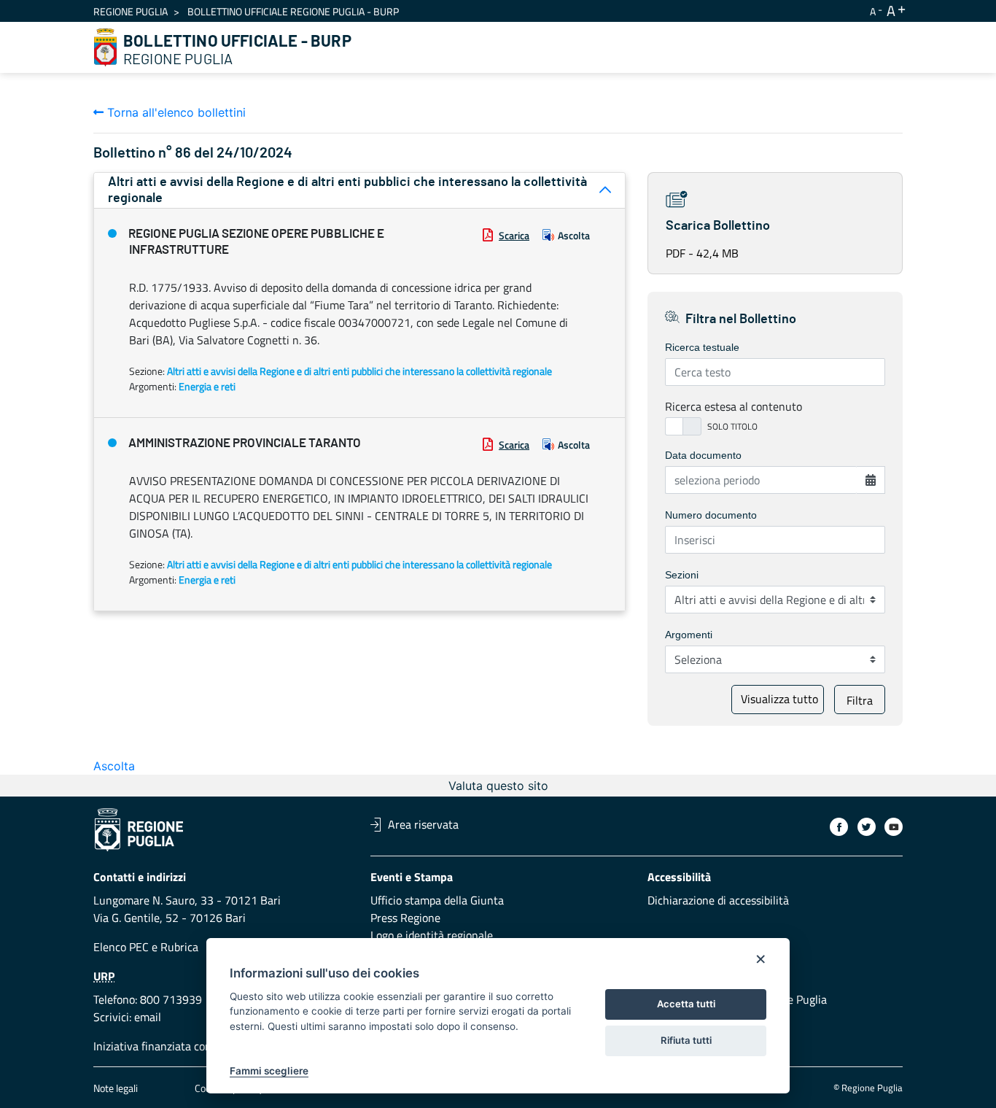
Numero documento (711, 515)
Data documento (703, 455)
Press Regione (405, 917)
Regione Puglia (130, 11)
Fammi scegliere (269, 1071)
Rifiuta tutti (686, 1040)
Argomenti (688, 634)
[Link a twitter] (866, 827)
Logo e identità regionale (431, 935)
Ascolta (574, 235)
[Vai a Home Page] (105, 47)
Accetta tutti (686, 1004)
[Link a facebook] (839, 827)
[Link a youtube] (893, 827)
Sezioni (682, 575)
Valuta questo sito (498, 785)
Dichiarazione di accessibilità (718, 900)
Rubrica (179, 947)
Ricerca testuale (702, 347)
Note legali (115, 1088)
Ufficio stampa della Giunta (437, 900)
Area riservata (423, 824)
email (147, 1017)
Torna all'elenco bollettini (175, 112)
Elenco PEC (121, 947)
